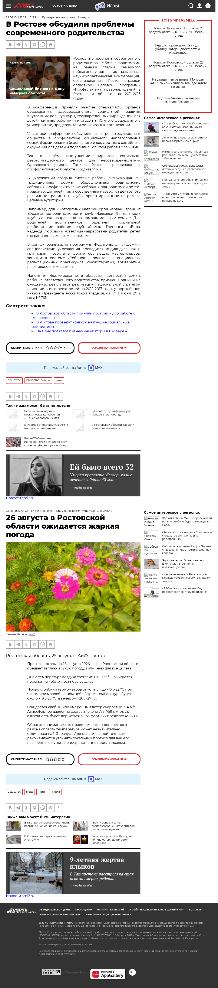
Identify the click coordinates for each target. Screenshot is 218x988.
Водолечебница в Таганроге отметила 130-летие (178, 100)
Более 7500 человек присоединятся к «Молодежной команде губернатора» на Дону (45, 442)
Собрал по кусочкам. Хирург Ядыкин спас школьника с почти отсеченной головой (187, 550)
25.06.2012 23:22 (16, 17)
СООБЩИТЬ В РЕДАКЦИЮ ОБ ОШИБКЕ (108, 914)
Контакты (195, 909)
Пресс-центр (83, 909)
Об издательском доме (54, 909)
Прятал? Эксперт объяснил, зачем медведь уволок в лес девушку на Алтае (185, 183)
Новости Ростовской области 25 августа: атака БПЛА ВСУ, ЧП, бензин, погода (178, 32)
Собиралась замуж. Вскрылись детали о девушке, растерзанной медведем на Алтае (184, 169)
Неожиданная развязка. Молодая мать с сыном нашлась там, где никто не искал (178, 83)
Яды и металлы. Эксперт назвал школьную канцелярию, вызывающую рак (183, 564)
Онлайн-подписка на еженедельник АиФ (156, 909)
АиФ (32, 634)
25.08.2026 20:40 (17, 510)
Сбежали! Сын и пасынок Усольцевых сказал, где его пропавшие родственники (187, 536)
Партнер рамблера (75, 972)
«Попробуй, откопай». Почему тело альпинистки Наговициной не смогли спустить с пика (185, 127)
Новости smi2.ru (20, 498)
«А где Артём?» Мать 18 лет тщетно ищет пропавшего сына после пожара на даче (185, 197)
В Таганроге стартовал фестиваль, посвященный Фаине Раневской (47, 824)
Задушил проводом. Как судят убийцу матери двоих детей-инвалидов (178, 49)
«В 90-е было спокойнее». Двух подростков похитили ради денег (184, 590)
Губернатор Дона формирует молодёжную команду (111, 413)
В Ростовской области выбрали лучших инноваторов (113, 426)
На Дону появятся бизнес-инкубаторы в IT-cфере (80, 331)
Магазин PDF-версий (110, 909)
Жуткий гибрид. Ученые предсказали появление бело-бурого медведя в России (187, 521)
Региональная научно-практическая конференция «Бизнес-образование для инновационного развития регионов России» (36, 416)
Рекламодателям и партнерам (59, 914)
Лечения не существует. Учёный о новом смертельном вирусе (184, 139)
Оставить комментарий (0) (109, 347)
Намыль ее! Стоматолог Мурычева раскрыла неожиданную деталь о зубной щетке (185, 155)
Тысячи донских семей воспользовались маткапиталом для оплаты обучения (113, 826)
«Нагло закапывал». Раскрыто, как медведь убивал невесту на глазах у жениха (186, 578)
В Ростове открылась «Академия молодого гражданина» (46, 426)
